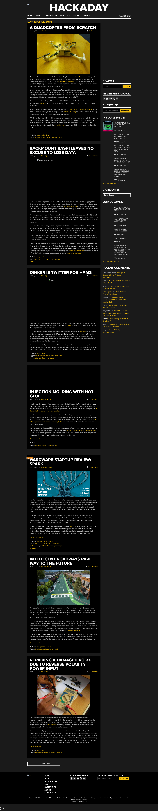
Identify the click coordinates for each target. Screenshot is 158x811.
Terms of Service (104, 798)
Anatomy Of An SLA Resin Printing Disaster (122, 125)
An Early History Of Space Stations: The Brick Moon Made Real (122, 148)
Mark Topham (107, 292)
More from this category (111, 183)
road (48, 649)
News (47, 135)
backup (37, 259)
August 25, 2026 (125, 16)
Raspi (52, 259)
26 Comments (121, 214)
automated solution (70, 206)
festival (48, 356)
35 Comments (93, 156)
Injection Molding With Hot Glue (62, 394)
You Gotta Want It (121, 238)
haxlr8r (42, 546)
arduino (38, 137)
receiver (59, 753)
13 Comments (93, 31)
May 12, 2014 (34, 31)
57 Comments (93, 276)
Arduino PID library (69, 112)
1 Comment (120, 234)
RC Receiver (52, 725)
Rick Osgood (45, 156)
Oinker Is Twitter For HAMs (61, 272)
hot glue (38, 445)
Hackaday (79, 7)
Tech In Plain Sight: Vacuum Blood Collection (122, 220)
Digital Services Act (115, 798)
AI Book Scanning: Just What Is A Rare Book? (122, 209)
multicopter (50, 137)
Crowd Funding (47, 543)
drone (43, 137)
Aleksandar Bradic (47, 467)
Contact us (117, 98)
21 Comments (93, 672)
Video (47, 784)
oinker (61, 356)
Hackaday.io (51, 16)
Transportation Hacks (43, 647)
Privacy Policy (95, 798)
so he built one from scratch (78, 77)
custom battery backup (76, 251)
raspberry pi (45, 259)
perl (31, 358)
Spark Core (33, 548)
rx (30, 755)
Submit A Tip (51, 787)
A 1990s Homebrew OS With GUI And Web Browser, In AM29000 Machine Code (115, 299)
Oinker (69, 325)
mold (56, 445)
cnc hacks (39, 443)
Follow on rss (113, 98)
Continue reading (36, 439)
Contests (65, 16)
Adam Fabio (45, 31)
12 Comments (93, 467)
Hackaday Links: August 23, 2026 (120, 230)
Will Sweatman (46, 567)
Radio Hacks (40, 353)
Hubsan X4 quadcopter (66, 82)
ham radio (54, 356)
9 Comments (120, 130)
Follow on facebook (104, 98)
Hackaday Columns (43, 541)
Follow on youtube (110, 98)
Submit (77, 16)
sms (48, 358)
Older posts (44, 764)
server (32, 262)
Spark (71, 526)
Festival (83, 332)
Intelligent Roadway (73, 630)
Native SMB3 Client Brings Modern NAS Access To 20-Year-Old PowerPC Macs (116, 313)
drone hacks (40, 135)
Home (30, 16)
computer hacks (41, 257)
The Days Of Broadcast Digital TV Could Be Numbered (114, 275)
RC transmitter (51, 753)
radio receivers (40, 753)
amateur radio (40, 356)
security (57, 259)
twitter (52, 358)
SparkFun (43, 103)
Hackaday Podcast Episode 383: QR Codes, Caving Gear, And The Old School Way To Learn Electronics (122, 250)
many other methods (74, 253)
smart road (54, 649)
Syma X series (59, 125)
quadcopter (58, 137)
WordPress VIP (82, 801)
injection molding (47, 445)
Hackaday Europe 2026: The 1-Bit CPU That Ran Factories (122, 160)
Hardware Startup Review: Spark (60, 461)
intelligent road (40, 649)
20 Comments (121, 155)
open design (57, 546)
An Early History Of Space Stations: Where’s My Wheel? (122, 136)
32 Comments (121, 225)
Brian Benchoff (46, 399)
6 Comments (120, 258)
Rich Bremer (45, 672)
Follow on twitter (107, 98)
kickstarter (49, 546)
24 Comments (93, 399)
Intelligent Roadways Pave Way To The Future (61, 561)
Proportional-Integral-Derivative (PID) (79, 109)
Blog (38, 16)
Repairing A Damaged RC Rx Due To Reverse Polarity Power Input (60, 664)
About (87, 16)
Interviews (53, 541)
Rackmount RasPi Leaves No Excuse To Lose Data (62, 150)
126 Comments (93, 567)
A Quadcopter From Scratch (63, 27)
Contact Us (50, 793)
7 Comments (120, 180)
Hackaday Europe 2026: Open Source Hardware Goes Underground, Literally (121, 172)
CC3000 (38, 543)
